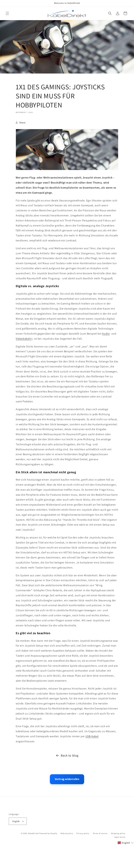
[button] (7, 13)
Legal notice (119, 837)
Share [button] (22, 122)
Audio (106, 333)
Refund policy (67, 833)
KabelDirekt (33, 833)
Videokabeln (24, 338)
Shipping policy (118, 833)
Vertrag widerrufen (67, 779)
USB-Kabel (92, 736)
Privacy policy (82, 833)
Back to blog (70, 755)
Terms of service (100, 833)
